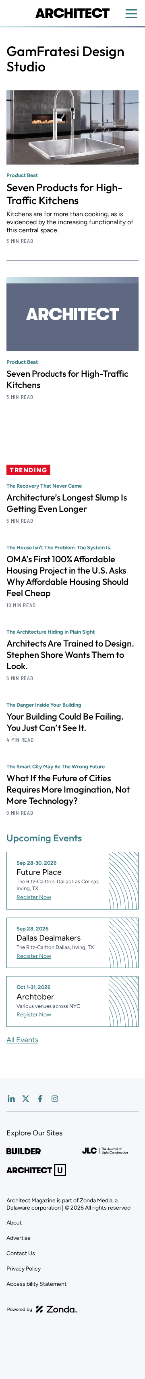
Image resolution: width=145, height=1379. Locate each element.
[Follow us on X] (26, 1099)
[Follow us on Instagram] (55, 1099)
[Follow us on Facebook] (40, 1099)
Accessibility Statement (36, 1284)
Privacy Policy (23, 1268)
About (14, 1222)
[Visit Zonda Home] (42, 1309)
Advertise (18, 1238)
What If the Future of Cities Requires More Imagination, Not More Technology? (68, 789)
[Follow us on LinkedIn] (11, 1099)
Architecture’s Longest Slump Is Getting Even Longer (66, 503)
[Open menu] (131, 14)
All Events (22, 1039)
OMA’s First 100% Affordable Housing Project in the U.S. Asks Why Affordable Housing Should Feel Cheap (67, 576)
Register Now (34, 897)
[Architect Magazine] (72, 13)
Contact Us (20, 1253)
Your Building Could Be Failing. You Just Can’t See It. (65, 722)
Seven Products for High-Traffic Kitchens (64, 194)
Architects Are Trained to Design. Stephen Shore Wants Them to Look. (70, 655)
